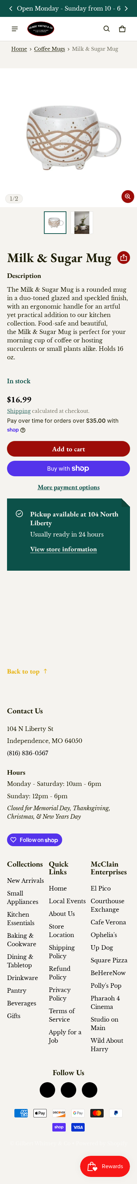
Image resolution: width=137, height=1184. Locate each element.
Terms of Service (62, 1015)
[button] (107, 29)
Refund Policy (60, 973)
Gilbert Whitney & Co (43, 1144)
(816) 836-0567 (27, 753)
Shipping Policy (62, 952)
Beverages (21, 1003)
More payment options (69, 487)
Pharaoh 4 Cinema (105, 1002)
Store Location (61, 930)
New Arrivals (25, 880)
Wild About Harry (107, 1045)
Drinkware (22, 977)
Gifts (13, 1015)
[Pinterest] (89, 1090)
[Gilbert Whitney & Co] (41, 29)
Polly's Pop (106, 985)
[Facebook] (47, 1090)
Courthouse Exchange (107, 905)
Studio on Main (104, 1023)
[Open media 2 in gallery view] (82, 222)
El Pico (101, 888)
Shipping (19, 411)
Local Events (67, 901)
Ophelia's (104, 934)
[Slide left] (11, 8)
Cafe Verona (108, 922)
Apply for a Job (65, 1036)
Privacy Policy (60, 994)
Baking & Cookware (21, 940)
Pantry (16, 990)
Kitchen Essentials (20, 918)
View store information (63, 549)
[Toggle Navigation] (14, 29)
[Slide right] (126, 8)
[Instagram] (68, 1090)
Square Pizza (109, 960)
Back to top (23, 671)
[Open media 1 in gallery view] (55, 222)
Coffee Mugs (49, 49)
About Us (62, 913)
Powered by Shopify (102, 1144)
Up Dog (102, 947)
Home (19, 49)
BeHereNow (108, 973)
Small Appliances (22, 897)
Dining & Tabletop (20, 961)
